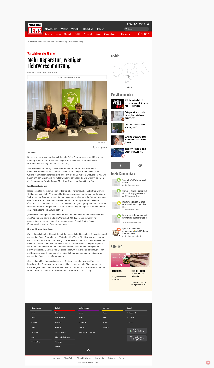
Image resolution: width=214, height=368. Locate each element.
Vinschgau (58, 342)
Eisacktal (58, 323)
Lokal (47, 34)
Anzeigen (116, 246)
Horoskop (88, 29)
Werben (121, 358)
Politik (77, 34)
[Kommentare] (120, 165)
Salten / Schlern (60, 332)
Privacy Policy (68, 358)
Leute (81, 313)
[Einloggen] (148, 23)
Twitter (131, 318)
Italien (58, 34)
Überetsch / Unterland (62, 337)
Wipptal (57, 347)
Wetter (64, 29)
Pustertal (58, 327)
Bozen (57, 313)
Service (124, 34)
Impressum (56, 358)
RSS (131, 323)
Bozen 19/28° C (136, 24)
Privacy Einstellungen (84, 358)
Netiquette (111, 358)
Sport (98, 34)
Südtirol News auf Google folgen (68, 77)
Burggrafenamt (60, 318)
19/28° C (145, 34)
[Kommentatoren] (140, 165)
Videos (81, 327)
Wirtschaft (88, 34)
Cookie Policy (100, 358)
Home (40, 42)
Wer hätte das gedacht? (87, 332)
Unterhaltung (110, 34)
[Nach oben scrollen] (88, 350)
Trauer (100, 29)
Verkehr (75, 29)
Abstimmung (83, 323)
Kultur (81, 318)
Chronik (67, 34)
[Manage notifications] (208, 363)
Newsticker (51, 29)
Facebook (132, 313)
